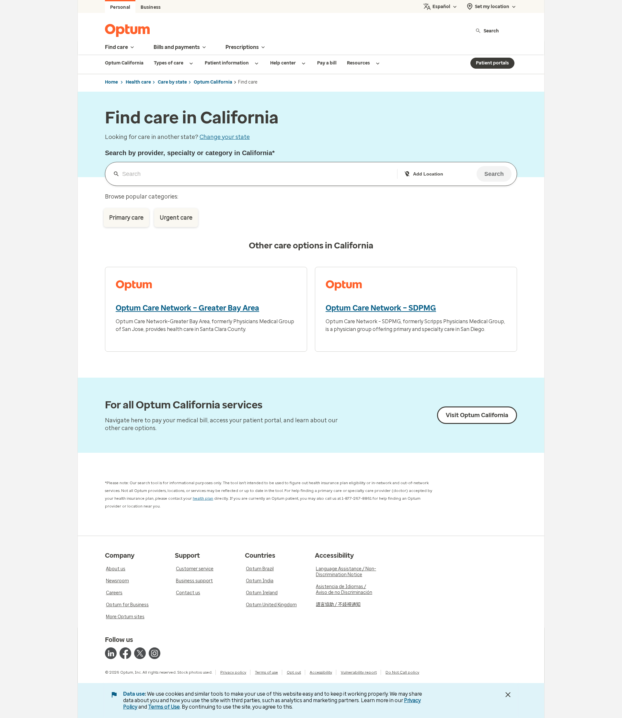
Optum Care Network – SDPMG (381, 308)
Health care (138, 82)
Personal (120, 7)
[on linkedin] (111, 653)
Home (111, 82)
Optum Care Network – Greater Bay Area (187, 308)
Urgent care (176, 217)
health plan (203, 498)
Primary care (126, 217)
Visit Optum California (477, 415)
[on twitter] (140, 653)
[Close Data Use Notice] (508, 695)
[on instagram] (154, 653)
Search (491, 31)
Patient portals (492, 63)
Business (151, 7)
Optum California (213, 82)
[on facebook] (125, 653)
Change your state (225, 137)
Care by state (172, 82)
